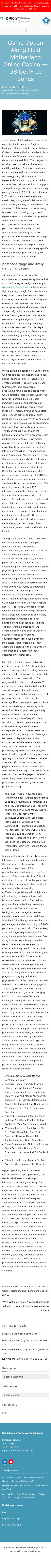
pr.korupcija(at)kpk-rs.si (25, 1333)
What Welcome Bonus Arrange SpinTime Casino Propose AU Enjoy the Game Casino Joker (26, 1306)
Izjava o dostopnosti (31, 1551)
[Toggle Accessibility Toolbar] (46, 20)
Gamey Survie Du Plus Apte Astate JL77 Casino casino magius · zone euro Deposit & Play (25, 1290)
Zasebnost (15, 1551)
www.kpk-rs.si (30, 9)
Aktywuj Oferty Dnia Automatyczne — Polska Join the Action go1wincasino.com (23, 1496)
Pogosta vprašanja (11, 1518)
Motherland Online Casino (16, 287)
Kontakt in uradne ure (12, 1525)
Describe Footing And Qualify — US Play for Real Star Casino (25, 1487)
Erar (4, 1412)
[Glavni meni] (25, 31)
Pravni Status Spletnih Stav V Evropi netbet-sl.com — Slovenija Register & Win (23, 1479)
